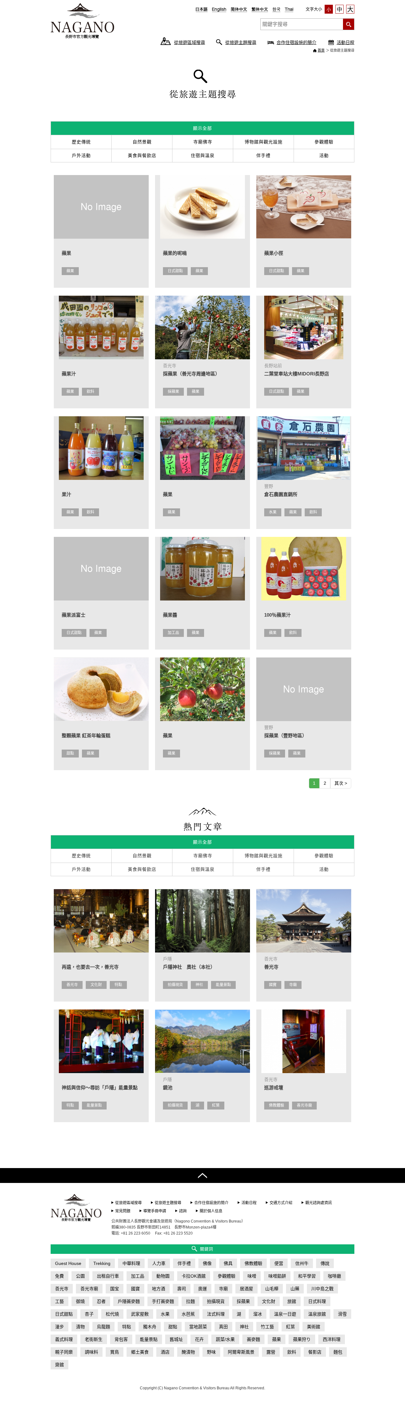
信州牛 (301, 1263)
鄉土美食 (140, 1352)
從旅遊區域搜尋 (189, 42)
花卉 (199, 1339)
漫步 (59, 1326)
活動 (324, 155)
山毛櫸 (271, 1288)
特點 (118, 985)
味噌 (251, 1276)
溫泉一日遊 (285, 1314)
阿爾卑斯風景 (241, 1352)
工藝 (59, 1301)
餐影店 (314, 1352)
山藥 (294, 1288)
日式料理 (317, 1301)
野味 (211, 1352)
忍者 (101, 1301)
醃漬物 (188, 1352)
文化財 (96, 985)
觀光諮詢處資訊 (318, 1203)
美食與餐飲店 (142, 155)
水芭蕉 (188, 1314)
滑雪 (342, 1314)
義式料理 (64, 1339)
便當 (278, 1263)
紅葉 (216, 1105)
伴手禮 (263, 155)
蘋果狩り (302, 1339)
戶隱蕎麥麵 (129, 1301)
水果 (273, 512)
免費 (59, 1276)
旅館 (291, 1301)
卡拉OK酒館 (194, 1276)
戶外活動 (81, 155)
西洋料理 (331, 1339)
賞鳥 (114, 1352)
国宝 (114, 1288)
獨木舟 (149, 1326)
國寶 (273, 985)
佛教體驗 (276, 1105)
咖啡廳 (334, 1276)
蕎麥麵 (253, 1339)
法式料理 (216, 1314)
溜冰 (257, 1314)
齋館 (59, 1364)
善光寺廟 (304, 1105)
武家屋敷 (140, 1314)
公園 (80, 1276)
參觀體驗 (324, 141)
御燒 (80, 1301)
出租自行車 (108, 1276)
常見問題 (122, 1211)
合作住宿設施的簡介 (296, 42)
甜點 (70, 753)
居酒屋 (246, 1288)
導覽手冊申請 (154, 1211)
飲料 (90, 391)
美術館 (313, 1326)
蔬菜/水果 (225, 1339)
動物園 (163, 1276)
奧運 (202, 1288)
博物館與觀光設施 (264, 141)
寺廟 (293, 985)
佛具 (228, 1263)
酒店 (165, 1352)
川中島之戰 (322, 1288)
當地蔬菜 (198, 1326)
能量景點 (223, 985)
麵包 (337, 1352)
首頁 (321, 50)
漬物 (80, 1326)
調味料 (91, 1352)
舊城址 (176, 1339)
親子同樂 (64, 1352)
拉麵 (190, 1301)
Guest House (68, 1263)
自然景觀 (142, 141)
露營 (270, 1352)
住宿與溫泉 (203, 155)
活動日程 (345, 42)
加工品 (173, 633)
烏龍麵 (103, 1326)
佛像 (207, 1263)
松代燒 (112, 1314)
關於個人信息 (211, 1211)
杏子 (89, 1314)
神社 (199, 985)
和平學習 (307, 1276)
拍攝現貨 (175, 985)
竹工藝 (267, 1326)
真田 (223, 1326)
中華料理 (131, 1263)
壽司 (181, 1288)
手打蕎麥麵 (163, 1301)
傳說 (325, 1263)
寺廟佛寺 (202, 141)
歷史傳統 (81, 141)
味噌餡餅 (277, 1276)
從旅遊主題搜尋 (240, 42)
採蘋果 (173, 391)
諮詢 (183, 1211)
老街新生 (94, 1339)
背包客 (121, 1339)
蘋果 (70, 271)
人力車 (158, 1263)
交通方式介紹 (281, 1203)
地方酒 (158, 1288)
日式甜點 (175, 271)
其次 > (340, 783)
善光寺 (72, 985)
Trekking (101, 1263)
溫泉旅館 (317, 1314)
